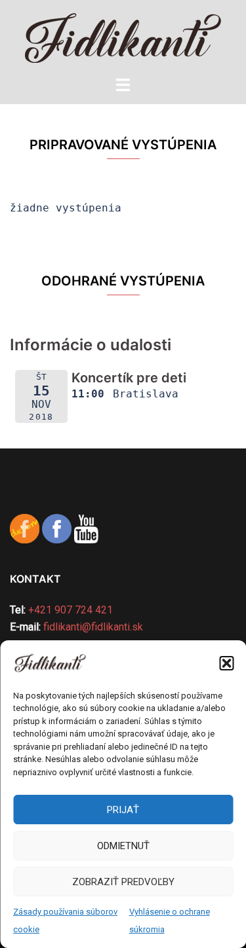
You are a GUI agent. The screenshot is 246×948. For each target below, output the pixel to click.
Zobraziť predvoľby (123, 882)
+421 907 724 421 (70, 610)
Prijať (123, 810)
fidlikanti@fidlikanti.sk (93, 627)
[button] (226, 663)
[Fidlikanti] (123, 37)
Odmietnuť (123, 846)
